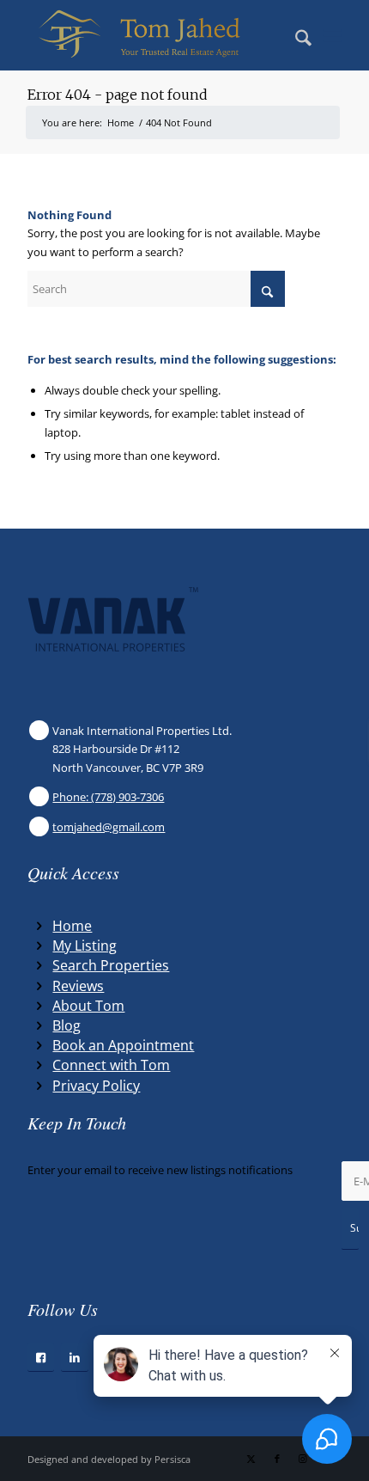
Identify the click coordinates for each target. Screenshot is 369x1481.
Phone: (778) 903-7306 (108, 797)
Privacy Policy (96, 1085)
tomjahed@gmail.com (108, 827)
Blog (66, 1025)
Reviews (78, 985)
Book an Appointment (123, 1045)
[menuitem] (295, 35)
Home (72, 925)
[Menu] (333, 35)
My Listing (84, 945)
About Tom (88, 1005)
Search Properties (110, 965)
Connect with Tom (111, 1065)
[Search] (295, 35)
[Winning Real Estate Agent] (152, 35)
